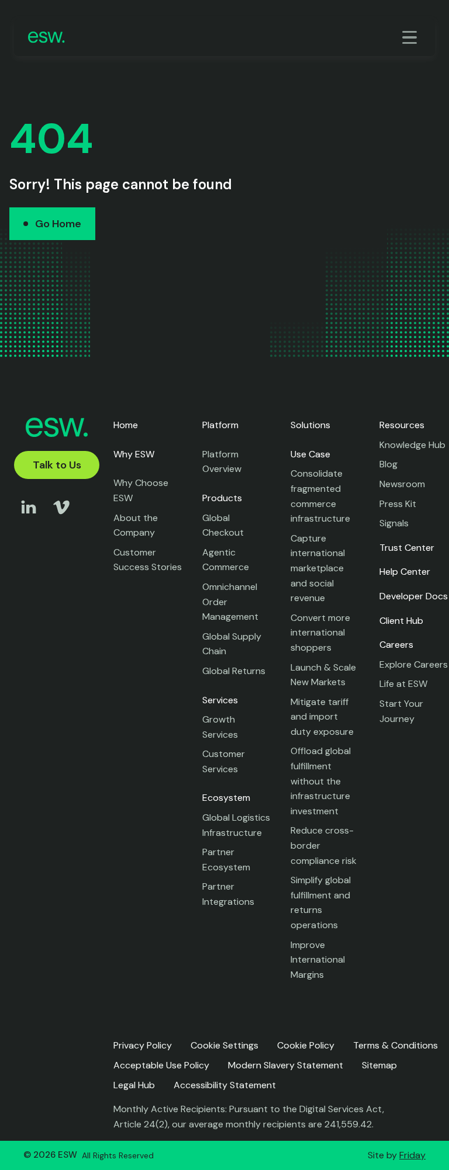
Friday (412, 1155)
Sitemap (379, 1065)
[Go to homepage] (46, 37)
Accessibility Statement (225, 1085)
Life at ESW (403, 684)
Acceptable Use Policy (161, 1065)
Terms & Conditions (395, 1045)
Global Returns (233, 671)
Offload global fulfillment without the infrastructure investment (321, 781)
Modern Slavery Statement (285, 1065)
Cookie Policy (305, 1045)
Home (125, 425)
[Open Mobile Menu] (411, 37)
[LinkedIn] (28, 518)
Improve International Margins (318, 960)
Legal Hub (134, 1085)
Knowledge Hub (412, 445)
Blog (388, 464)
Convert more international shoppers (320, 633)
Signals (394, 523)
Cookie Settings (224, 1045)
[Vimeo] (61, 518)
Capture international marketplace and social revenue (318, 568)
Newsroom (402, 484)
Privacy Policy (142, 1045)
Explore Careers (413, 664)
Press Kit (397, 504)
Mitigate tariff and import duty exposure (322, 717)
